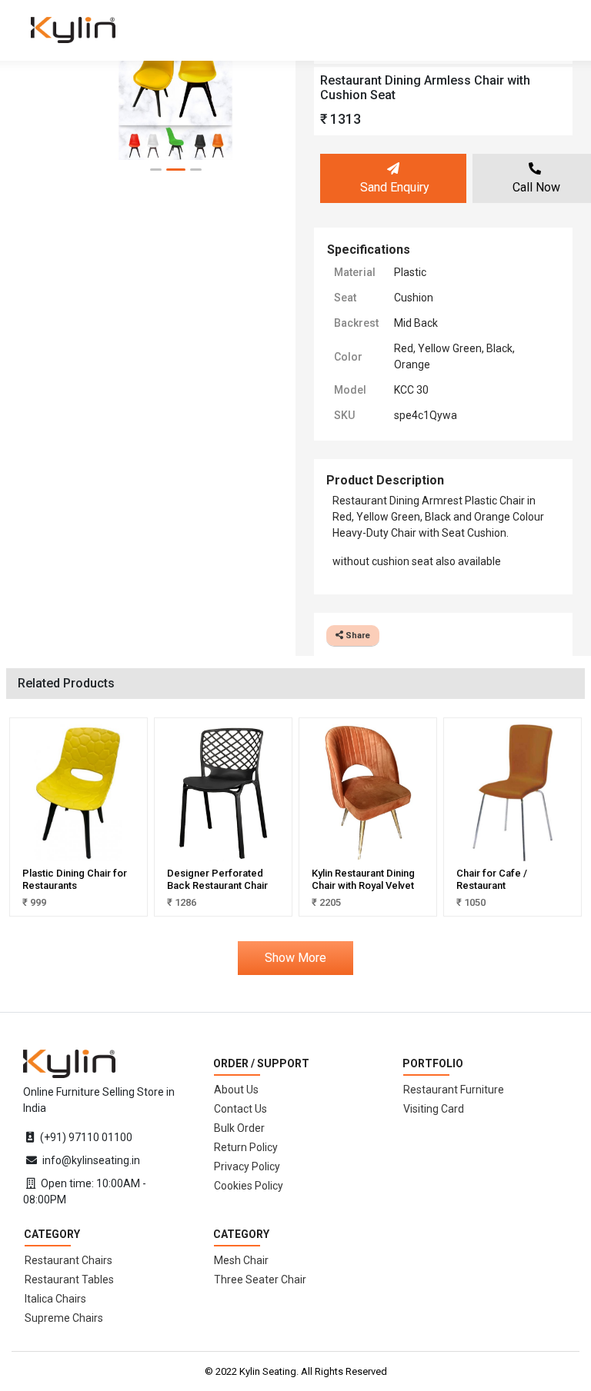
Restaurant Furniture (453, 1089)
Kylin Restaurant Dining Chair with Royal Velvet (363, 879)
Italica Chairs (55, 1299)
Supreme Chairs (64, 1318)
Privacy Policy (247, 1166)
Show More (295, 957)
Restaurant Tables (69, 1279)
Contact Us (240, 1109)
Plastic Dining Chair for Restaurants (74, 879)
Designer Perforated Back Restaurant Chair (217, 879)
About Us (236, 1089)
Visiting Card (433, 1109)
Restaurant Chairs (68, 1260)
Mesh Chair (241, 1260)
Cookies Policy (248, 1186)
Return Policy (246, 1147)
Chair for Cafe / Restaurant (491, 879)
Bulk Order (239, 1128)
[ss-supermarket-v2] (69, 1063)
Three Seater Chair (260, 1279)
